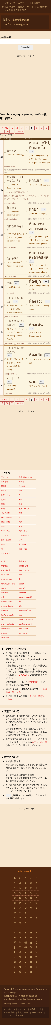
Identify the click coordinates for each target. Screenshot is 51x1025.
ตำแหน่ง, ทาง (6, 579)
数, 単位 (22, 486)
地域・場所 (23, 549)
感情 (20, 513)
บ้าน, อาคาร (23, 629)
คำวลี (3, 561)
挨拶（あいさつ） (26, 477)
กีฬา (2, 620)
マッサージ (13, 378)
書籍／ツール (24, 6)
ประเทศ (4, 633)
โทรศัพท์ (4, 611)
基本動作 (4, 482)
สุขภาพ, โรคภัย (7, 606)
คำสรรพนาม (23, 566)
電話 (3, 526)
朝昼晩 (3, 500)
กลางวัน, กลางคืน (8, 584)
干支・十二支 (24, 509)
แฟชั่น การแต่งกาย (26, 620)
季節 (3, 504)
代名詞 (21, 482)
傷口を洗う (13, 258)
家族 (20, 504)
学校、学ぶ (5, 531)
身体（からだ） (7, 517)
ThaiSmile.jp (10, 992)
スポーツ (4, 535)
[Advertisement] (25, 84)
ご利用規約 (21, 10)
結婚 (3, 509)
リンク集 (8, 10)
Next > (19, 132)
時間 (20, 491)
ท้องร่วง (36, 301)
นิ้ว (20, 602)
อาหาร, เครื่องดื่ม (7, 624)
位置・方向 (5, 495)
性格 (20, 522)
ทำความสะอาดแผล (38, 226)
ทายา (34, 209)
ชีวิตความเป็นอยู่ (25, 611)
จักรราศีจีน (23, 593)
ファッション (24, 535)
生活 (20, 526)
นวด (33, 381)
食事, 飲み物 (6, 540)
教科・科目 (23, 531)
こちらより (24, 675)
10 (7, 132)
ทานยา (35, 180)
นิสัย (20, 606)
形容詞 (3, 486)
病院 (3, 544)
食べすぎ (11, 150)
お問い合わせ (40, 6)
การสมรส (4, 593)
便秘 (9, 283)
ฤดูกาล (3, 588)
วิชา (20, 615)
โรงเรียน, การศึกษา (8, 615)
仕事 (20, 540)
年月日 (3, 491)
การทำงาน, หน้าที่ (26, 624)
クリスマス (5, 553)
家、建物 (22, 544)
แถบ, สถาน (23, 633)
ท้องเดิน (36, 324)
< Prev (5, 128)
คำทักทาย (22, 561)
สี (19, 579)
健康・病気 (5, 522)
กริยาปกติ (4, 566)
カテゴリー (23, 3)
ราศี (2, 597)
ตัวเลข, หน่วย (24, 570)
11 (12, 132)
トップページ (8, 3)
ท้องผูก (35, 281)
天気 (20, 500)
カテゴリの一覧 (39, 742)
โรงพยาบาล (5, 629)
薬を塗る (11, 207)
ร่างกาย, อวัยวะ (7, 602)
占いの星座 (5, 513)
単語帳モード (37, 3)
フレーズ (4, 477)
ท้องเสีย (35, 355)
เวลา (20, 575)
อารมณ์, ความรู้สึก (26, 597)
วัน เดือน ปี (5, 575)
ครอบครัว (22, 588)
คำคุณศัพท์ (5, 570)
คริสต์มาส (5, 638)
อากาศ (21, 584)
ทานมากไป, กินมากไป (39, 145)
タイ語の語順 (8, 6)
